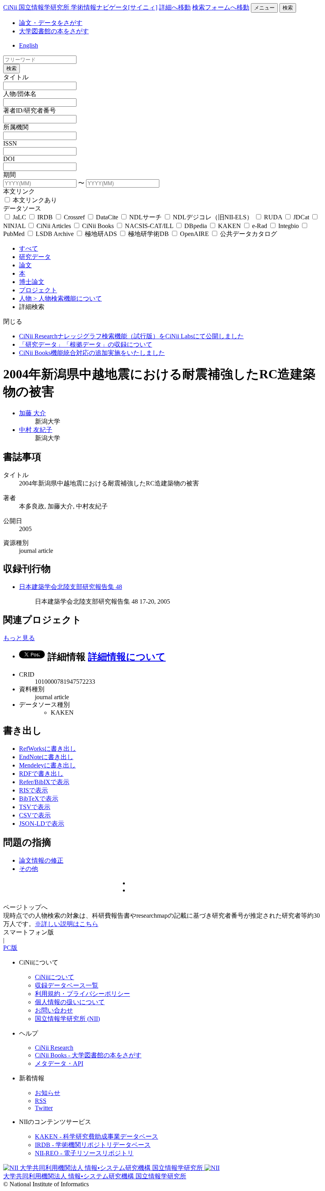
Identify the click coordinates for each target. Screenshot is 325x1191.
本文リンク (19, 191)
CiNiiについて (54, 977)
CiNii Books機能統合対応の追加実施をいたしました (92, 352)
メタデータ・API (59, 1063)
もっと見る (19, 638)
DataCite (107, 217)
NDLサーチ (145, 217)
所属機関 (16, 127)
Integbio (288, 225)
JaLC (19, 217)
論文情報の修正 (41, 860)
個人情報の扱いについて (70, 1002)
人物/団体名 (19, 93)
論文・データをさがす (50, 22)
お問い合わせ (54, 1010)
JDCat (301, 217)
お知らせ (47, 1092)
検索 (288, 8)
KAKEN (229, 225)
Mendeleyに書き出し (47, 765)
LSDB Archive (54, 233)
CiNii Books (97, 225)
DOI (9, 158)
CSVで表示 (35, 815)
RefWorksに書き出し (47, 748)
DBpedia (195, 225)
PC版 (10, 947)
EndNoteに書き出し (46, 757)
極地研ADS (101, 233)
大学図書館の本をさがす (54, 31)
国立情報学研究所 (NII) (67, 1018)
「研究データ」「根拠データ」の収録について (85, 344)
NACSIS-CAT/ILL (149, 225)
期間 (9, 174)
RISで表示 (33, 790)
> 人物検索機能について (67, 298)
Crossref (74, 217)
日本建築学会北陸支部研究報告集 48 (70, 586)
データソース (22, 208)
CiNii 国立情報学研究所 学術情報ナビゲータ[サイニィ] (80, 7)
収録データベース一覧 (66, 985)
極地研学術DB (148, 233)
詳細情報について (127, 657)
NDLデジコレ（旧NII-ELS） (212, 217)
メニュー (264, 8)
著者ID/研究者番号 (29, 110)
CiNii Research (54, 1047)
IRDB (45, 217)
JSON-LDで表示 (41, 823)
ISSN (10, 143)
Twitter (44, 1108)
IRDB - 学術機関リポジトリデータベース (93, 1144)
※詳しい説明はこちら (66, 924)
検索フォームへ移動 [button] (220, 7)
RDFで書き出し (41, 773)
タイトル (16, 77)
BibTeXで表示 (38, 798)
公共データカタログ (247, 233)
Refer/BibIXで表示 (44, 782)
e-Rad (259, 225)
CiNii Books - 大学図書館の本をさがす (88, 1055)
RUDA (273, 217)
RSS (40, 1100)
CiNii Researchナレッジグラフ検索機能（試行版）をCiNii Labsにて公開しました (131, 336)
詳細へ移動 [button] (175, 7)
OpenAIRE (194, 233)
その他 (28, 868)
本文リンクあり (34, 200)
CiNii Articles (54, 225)
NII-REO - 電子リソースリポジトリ (84, 1153)
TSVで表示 (34, 807)
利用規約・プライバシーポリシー (82, 993)
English (28, 45)
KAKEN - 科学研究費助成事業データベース (96, 1136)
